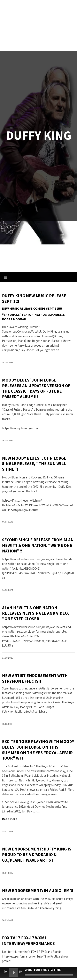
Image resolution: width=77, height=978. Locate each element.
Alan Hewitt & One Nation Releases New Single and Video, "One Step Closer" (35, 613)
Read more (9, 819)
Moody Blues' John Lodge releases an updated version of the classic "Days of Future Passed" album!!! (36, 388)
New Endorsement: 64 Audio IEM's (37, 891)
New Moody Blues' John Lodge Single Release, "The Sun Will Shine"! (34, 463)
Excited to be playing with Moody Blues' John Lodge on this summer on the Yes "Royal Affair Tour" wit (38, 750)
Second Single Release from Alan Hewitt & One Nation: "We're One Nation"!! (38, 545)
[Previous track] (6, 972)
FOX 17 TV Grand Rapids (46, 952)
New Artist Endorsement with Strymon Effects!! (35, 678)
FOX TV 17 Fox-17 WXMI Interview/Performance (28, 941)
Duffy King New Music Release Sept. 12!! (34, 298)
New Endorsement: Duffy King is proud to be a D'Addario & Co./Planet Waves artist (36, 854)
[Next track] (21, 972)
